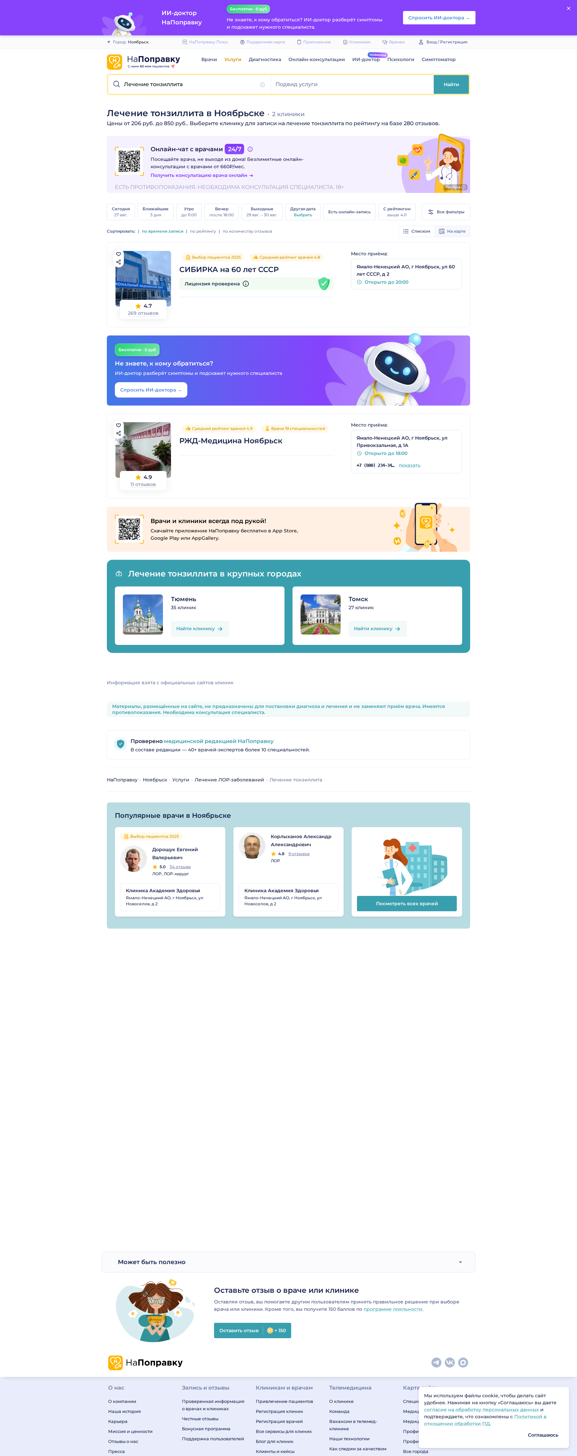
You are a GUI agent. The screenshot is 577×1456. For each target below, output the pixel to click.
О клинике (341, 1401)
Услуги (232, 59)
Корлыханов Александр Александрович (301, 840)
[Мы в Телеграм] (436, 1363)
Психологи (400, 59)
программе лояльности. (393, 1309)
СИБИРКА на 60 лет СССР (229, 269)
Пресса (116, 1451)
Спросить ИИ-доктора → (151, 390)
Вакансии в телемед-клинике (353, 1425)
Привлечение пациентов (284, 1401)
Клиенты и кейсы (275, 1451)
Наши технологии (349, 1438)
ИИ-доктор (366, 59)
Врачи (209, 59)
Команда (339, 1411)
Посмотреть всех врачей (407, 904)
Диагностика (265, 59)
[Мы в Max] (463, 1363)
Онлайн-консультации (316, 59)
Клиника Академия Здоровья (163, 891)
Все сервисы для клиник (284, 1431)
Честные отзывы (200, 1418)
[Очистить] (262, 85)
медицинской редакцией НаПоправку (218, 741)
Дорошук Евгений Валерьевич (175, 853)
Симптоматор (439, 59)
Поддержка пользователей (213, 1438)
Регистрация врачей (279, 1421)
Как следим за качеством (357, 1448)
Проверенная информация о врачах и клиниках (213, 1405)
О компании (122, 1401)
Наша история (124, 1411)
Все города (415, 1451)
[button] (189, 84)
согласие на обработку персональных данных (482, 1410)
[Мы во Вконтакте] (450, 1363)
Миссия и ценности (130, 1431)
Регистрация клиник (279, 1411)
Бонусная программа (206, 1428)
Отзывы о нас (123, 1441)
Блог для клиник (275, 1441)
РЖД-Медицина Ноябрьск (230, 440)
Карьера (118, 1421)
